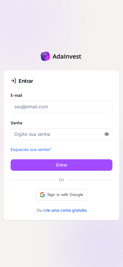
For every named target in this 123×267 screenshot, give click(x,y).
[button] (61, 195)
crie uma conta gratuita (65, 210)
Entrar (61, 164)
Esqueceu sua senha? (31, 149)
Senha (16, 122)
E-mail (16, 95)
